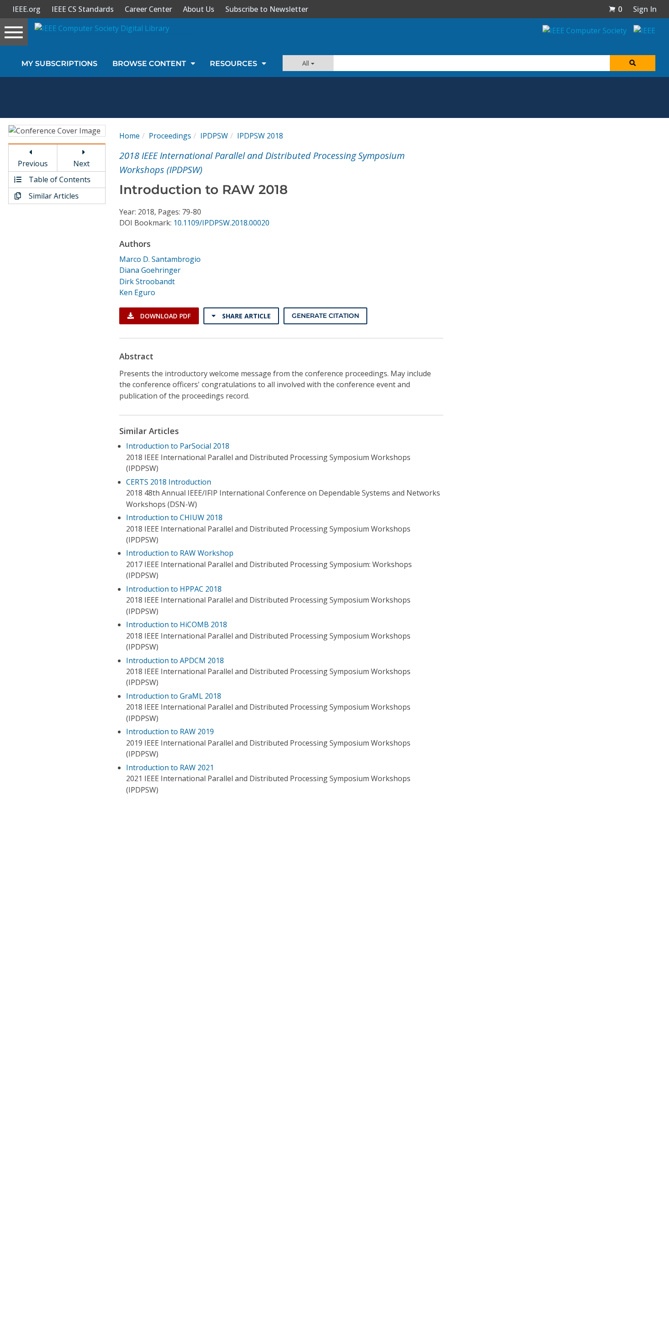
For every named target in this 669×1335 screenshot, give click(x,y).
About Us (198, 9)
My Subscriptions (59, 63)
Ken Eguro (137, 292)
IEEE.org (26, 9)
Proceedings (170, 136)
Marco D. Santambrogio (160, 259)
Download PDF (164, 316)
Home (129, 136)
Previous (33, 164)
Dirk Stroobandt (147, 281)
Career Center (148, 9)
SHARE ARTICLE (245, 316)
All (306, 63)
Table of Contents (59, 179)
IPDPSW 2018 (260, 136)
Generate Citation (325, 316)
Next (81, 164)
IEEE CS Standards (82, 9)
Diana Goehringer (150, 270)
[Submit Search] (632, 63)
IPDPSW (214, 136)
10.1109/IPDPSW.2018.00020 (221, 223)
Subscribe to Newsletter (266, 9)
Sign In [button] (645, 9)
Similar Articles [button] (53, 196)
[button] (615, 9)
